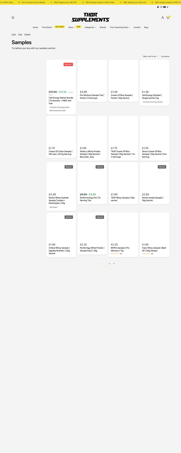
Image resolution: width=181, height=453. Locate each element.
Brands (103, 27)
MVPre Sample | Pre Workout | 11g (120, 249)
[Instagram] (161, 7)
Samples (27, 34)
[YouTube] (164, 7)
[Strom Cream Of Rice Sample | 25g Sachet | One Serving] (154, 130)
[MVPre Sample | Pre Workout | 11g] (123, 227)
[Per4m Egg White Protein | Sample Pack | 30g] (92, 227)
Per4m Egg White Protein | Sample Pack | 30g (92, 249)
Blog (146, 27)
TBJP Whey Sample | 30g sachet (122, 199)
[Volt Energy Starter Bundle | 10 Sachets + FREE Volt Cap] (61, 74)
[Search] (13, 17)
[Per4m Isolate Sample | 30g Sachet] (154, 177)
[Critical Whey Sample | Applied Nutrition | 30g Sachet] (61, 227)
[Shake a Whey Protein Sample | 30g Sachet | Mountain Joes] (92, 130)
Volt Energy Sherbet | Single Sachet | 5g (152, 96)
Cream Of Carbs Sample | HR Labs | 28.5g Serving (60, 152)
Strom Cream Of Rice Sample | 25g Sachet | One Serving (154, 154)
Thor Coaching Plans (119, 27)
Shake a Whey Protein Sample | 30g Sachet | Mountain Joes (90, 154)
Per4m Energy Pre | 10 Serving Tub (90, 199)
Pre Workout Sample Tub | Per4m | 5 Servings (92, 96)
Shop (70, 27)
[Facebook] (158, 7)
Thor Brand (47, 27)
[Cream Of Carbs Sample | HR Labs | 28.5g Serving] (61, 130)
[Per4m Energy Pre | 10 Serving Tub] (92, 177)
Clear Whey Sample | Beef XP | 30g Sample (154, 249)
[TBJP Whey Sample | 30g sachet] (123, 177)
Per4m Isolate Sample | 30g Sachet (152, 199)
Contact (137, 27)
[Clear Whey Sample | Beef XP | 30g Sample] (154, 227)
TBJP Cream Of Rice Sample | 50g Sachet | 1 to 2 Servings (123, 154)
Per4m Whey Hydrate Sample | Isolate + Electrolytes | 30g (59, 200)
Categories (89, 27)
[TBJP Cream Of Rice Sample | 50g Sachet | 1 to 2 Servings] (123, 130)
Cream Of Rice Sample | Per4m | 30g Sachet (122, 96)
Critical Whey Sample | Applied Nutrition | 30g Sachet (59, 251)
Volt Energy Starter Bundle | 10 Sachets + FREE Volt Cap (61, 100)
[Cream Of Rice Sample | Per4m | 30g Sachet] (123, 74)
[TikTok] (167, 7)
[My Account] (162, 18)
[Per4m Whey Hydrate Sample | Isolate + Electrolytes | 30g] (61, 177)
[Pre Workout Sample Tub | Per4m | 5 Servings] (92, 74)
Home (35, 27)
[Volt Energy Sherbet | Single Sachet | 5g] (154, 74)
